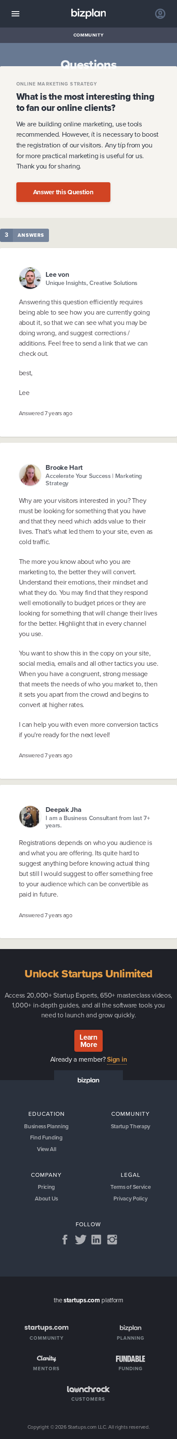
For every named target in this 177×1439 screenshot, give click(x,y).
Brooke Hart (64, 467)
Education (46, 1113)
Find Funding (46, 1137)
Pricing (46, 1187)
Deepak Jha (63, 809)
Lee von (57, 274)
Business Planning (46, 1126)
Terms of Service (130, 1187)
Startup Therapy (131, 1126)
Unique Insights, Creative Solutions (91, 283)
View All (46, 1149)
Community (88, 35)
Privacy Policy (130, 1198)
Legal (130, 1174)
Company (46, 1174)
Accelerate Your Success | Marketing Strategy (94, 479)
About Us (46, 1198)
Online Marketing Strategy (57, 84)
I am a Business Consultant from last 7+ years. (98, 822)
